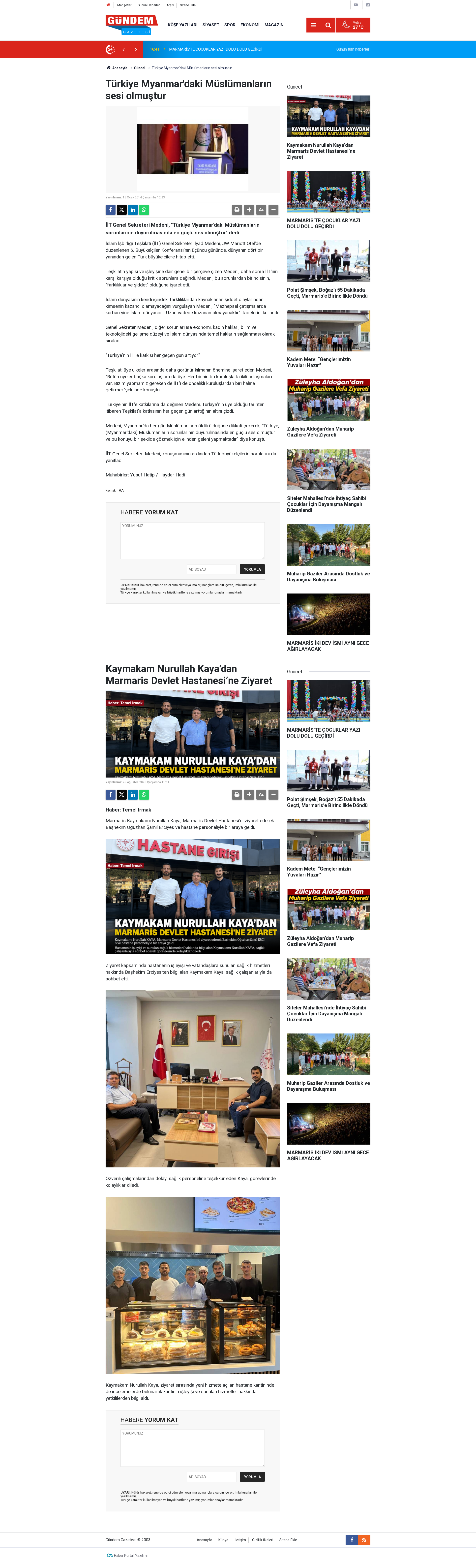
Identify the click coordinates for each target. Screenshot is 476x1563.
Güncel (139, 68)
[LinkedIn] (133, 210)
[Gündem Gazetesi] (132, 24)
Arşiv (170, 5)
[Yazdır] (237, 210)
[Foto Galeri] (367, 4)
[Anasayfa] (108, 5)
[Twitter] (122, 210)
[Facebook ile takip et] (352, 1540)
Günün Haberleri (149, 5)
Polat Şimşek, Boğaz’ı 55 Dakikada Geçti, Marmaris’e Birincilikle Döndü (230, 49)
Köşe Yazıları (183, 24)
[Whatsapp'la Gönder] (144, 210)
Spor (230, 24)
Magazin (274, 24)
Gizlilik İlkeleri (262, 1540)
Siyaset (211, 24)
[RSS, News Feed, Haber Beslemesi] (364, 1540)
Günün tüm (353, 49)
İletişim (240, 1540)
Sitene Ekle (188, 5)
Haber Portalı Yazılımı (131, 1556)
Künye (223, 1540)
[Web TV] (355, 4)
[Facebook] (111, 210)
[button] (249, 210)
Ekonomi (250, 24)
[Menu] (313, 25)
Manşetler (124, 5)
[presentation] (123, 49)
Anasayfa (119, 68)
